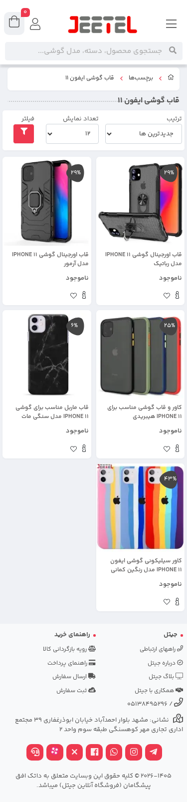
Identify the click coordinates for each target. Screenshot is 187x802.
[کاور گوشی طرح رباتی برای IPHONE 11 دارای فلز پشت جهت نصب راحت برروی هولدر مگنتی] (140, 201)
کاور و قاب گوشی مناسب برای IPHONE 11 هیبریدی (144, 412)
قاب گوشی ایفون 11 (89, 78)
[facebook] (94, 753)
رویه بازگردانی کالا (65, 649)
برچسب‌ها (141, 78)
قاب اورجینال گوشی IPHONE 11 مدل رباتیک (143, 260)
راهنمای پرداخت (68, 663)
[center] (173, 51)
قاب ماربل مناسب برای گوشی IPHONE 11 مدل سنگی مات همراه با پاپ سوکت (52, 412)
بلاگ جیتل (162, 677)
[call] (34, 753)
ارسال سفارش (70, 677)
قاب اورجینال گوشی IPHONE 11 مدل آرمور (50, 260)
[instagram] (133, 753)
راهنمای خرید (72, 635)
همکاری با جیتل (155, 691)
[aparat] (54, 753)
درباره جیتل (162, 663)
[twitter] (74, 753)
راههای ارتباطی (158, 649)
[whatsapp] (114, 753)
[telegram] (153, 753)
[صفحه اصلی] (171, 79)
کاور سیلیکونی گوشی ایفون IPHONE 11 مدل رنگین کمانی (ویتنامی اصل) (146, 566)
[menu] (171, 25)
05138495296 (147, 704)
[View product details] (177, 296)
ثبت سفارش (72, 691)
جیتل (171, 635)
